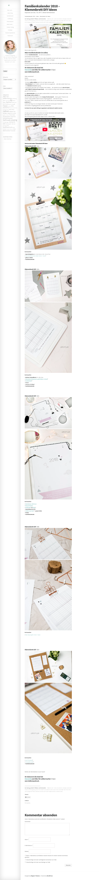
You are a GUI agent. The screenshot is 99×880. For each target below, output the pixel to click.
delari (4, 100)
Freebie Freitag (10, 27)
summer (5, 129)
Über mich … (10, 10)
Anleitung (14, 98)
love (10, 109)
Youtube (13, 131)
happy (5, 106)
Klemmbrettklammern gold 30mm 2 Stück (36, 379)
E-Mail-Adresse (29, 845)
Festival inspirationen (10, 32)
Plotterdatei (12, 115)
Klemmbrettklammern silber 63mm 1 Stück (35, 256)
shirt (14, 124)
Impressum (10, 35)
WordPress (50, 876)
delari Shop (10, 13)
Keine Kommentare (49, 12)
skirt (8, 125)
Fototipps (10, 30)
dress (14, 100)
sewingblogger (6, 122)
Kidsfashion (6, 108)
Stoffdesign (10, 18)
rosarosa (13, 116)
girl (14, 104)
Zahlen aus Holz (29, 511)
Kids (12, 106)
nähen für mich (11, 113)
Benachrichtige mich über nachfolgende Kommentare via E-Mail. (41, 859)
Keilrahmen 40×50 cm (30, 504)
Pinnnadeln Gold (29, 762)
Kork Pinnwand (28, 760)
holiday (9, 106)
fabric (4, 102)
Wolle (34, 507)
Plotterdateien (10, 21)
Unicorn (11, 129)
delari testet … (10, 24)
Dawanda (28, 70)
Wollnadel (28, 507)
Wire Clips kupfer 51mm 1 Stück (32, 635)
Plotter (7, 115)
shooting (5, 125)
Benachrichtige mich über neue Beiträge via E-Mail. (38, 862)
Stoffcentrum (7, 127)
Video (14, 129)
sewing (14, 120)
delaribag (7, 100)
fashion (9, 102)
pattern (4, 115)
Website (26, 851)
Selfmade (7, 120)
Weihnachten (6, 131)
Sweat (8, 129)
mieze (12, 109)
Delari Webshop (7, 139)
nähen (6, 111)
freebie (7, 104)
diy (11, 100)
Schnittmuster (10, 16)
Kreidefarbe (28, 381)
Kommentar (27, 821)
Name (26, 839)
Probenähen (6, 116)
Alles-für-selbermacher (7, 97)
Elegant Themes (35, 876)
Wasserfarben (29, 505)
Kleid (11, 107)
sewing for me (9, 124)
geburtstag (11, 104)
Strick (14, 127)
